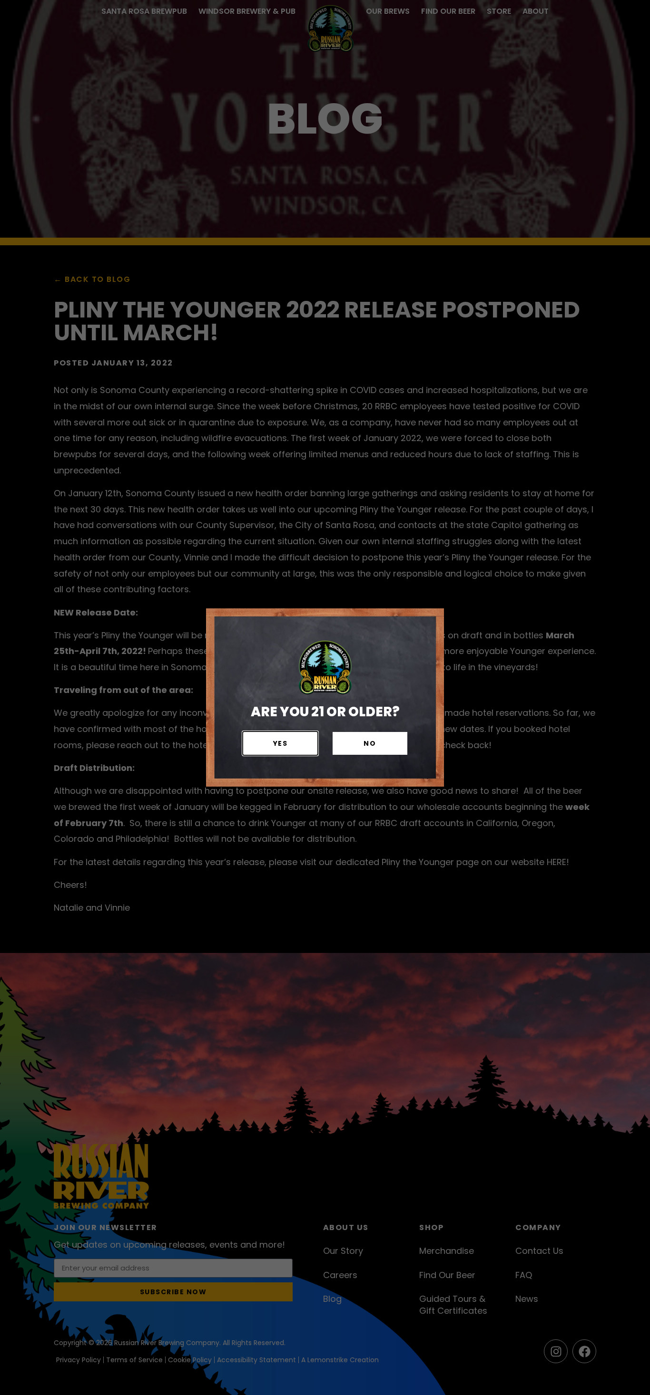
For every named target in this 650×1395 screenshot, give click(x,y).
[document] (325, 697)
